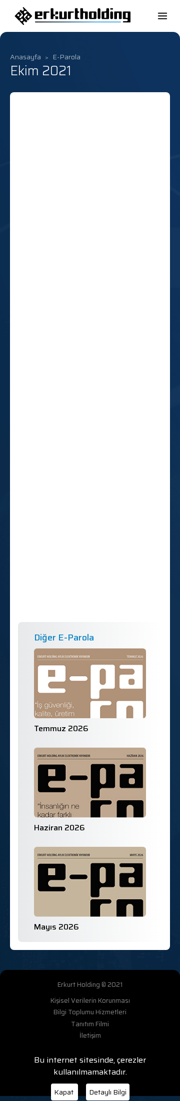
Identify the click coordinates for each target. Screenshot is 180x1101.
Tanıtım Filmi (90, 1024)
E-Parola (66, 57)
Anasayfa (25, 57)
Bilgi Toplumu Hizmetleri (90, 1012)
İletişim (90, 1036)
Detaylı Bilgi (107, 1092)
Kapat (64, 1092)
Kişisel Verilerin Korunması (90, 1001)
